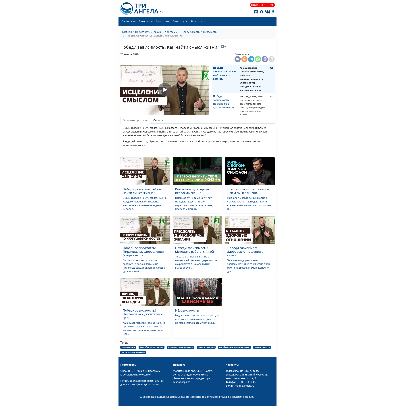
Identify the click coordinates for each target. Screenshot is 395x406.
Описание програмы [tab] (135, 120)
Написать (197, 21)
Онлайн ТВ (126, 371)
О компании (129, 21)
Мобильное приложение (135, 374)
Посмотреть (142, 32)
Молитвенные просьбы (187, 371)
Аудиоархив (163, 21)
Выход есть (210, 32)
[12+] (139, 9)
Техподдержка (181, 382)
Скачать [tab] (158, 120)
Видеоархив (146, 21)
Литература (180, 21)
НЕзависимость (190, 32)
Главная (127, 32)
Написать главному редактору (191, 378)
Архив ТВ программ (165, 32)
